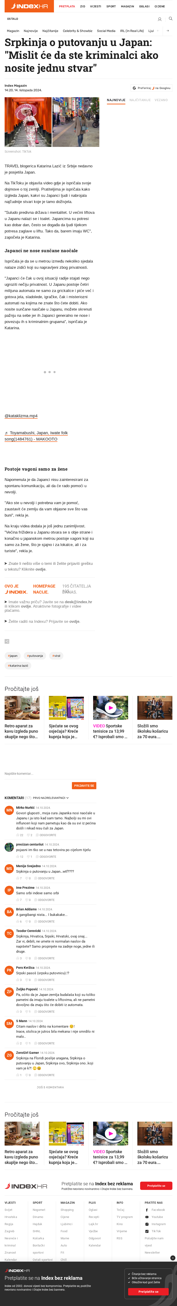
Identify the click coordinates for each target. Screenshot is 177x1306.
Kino (120, 1224)
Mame (65, 1238)
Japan (13, 655)
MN (9, 810)
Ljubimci (66, 1224)
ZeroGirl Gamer (27, 1053)
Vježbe (93, 1231)
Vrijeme (122, 1231)
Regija (9, 1224)
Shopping (67, 1210)
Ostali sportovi (43, 1259)
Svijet (8, 1210)
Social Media (106, 31)
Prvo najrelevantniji (49, 798)
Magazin (13, 31)
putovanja (35, 655)
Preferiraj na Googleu (154, 88)
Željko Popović (27, 989)
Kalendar (11, 1259)
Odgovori (95, 1238)
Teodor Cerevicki (28, 931)
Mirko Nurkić (25, 807)
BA (9, 912)
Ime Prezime (25, 887)
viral (56, 655)
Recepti (94, 1217)
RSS (119, 1238)
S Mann (21, 1021)
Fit (62, 1252)
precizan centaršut (30, 844)
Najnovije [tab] (116, 100)
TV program (125, 1217)
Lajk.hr (93, 1224)
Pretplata (67, 6)
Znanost (10, 1252)
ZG (9, 1055)
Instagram (159, 1224)
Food (64, 1231)
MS (9, 868)
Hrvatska (11, 1217)
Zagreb (9, 1231)
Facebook (158, 1210)
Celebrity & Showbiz (77, 31)
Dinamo (38, 1217)
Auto (64, 1245)
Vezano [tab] (161, 100)
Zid (82, 6)
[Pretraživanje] (168, 19)
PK (9, 970)
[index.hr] (29, 6)
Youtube (157, 1217)
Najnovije (31, 31)
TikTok (156, 1231)
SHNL (37, 1231)
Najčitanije (50, 31)
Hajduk (37, 1224)
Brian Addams (26, 909)
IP (9, 890)
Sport (111, 6)
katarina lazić (18, 665)
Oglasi (144, 6)
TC (9, 933)
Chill (64, 1259)
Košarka (38, 1238)
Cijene (160, 6)
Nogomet (39, 1210)
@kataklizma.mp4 (21, 416)
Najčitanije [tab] (140, 100)
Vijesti (95, 6)
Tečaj (120, 1210)
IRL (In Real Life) (132, 31)
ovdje (26, 606)
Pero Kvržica (25, 967)
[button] (10, 706)
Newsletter (152, 1252)
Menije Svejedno (28, 866)
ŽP (9, 992)
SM (9, 1023)
